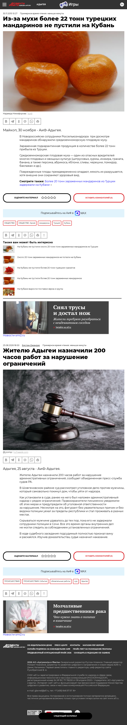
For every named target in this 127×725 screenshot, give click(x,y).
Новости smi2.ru (14, 335)
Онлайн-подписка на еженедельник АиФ (48, 649)
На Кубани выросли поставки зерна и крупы (40, 289)
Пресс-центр (61, 645)
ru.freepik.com (21, 452)
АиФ (30, 113)
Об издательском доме (39, 645)
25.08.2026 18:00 (11, 345)
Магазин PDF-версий (93, 645)
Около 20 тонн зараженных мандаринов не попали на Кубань (49, 257)
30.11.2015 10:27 (10, 13)
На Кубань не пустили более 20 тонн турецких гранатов (46, 268)
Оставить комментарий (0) (99, 198)
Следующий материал (65, 716)
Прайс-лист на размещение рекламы (92, 649)
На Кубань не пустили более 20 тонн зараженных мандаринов (49, 278)
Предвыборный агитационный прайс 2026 (49, 653)
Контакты (75, 645)
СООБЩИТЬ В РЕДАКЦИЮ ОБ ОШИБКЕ (92, 653)
